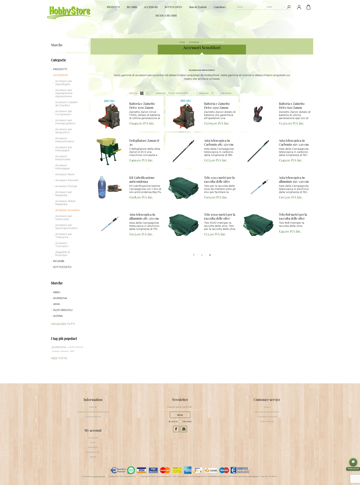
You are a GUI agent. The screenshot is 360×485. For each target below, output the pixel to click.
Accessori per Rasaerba (63, 194)
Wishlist (93, 457)
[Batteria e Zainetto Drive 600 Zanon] (258, 114)
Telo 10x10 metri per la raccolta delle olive (219, 216)
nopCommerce (98, 476)
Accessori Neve (64, 174)
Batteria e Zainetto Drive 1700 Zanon (142, 106)
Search (267, 407)
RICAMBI (58, 261)
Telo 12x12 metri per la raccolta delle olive (219, 180)
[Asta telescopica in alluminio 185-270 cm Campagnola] (109, 225)
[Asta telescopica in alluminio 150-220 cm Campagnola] (258, 188)
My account (93, 438)
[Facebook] (176, 429)
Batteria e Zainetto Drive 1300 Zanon (217, 106)
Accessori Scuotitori (67, 210)
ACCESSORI (60, 75)
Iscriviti (174, 421)
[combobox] (261, 6)
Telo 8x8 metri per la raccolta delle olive (293, 216)
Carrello (308, 7)
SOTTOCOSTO (62, 267)
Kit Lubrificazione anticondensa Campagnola (142, 180)
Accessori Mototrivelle (62, 158)
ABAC (56, 292)
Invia (180, 415)
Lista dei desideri (111, 104)
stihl (72, 351)
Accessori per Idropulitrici (63, 131)
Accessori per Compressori (63, 113)
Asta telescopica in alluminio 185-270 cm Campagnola (144, 216)
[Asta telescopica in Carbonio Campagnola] (183, 151)
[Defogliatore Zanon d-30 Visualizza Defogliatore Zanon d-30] (109, 151)
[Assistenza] (353, 462)
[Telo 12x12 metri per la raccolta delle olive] (183, 188)
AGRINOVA (60, 298)
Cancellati (187, 421)
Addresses (93, 447)
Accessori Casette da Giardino (66, 104)
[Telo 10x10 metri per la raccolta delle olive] (183, 225)
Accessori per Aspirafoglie (63, 83)
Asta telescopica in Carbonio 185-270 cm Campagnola (218, 142)
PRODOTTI (60, 69)
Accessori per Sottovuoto (63, 218)
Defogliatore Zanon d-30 (144, 142)
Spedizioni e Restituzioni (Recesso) (93, 412)
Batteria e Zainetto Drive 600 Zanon (291, 106)
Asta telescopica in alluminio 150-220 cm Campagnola (294, 180)
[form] (180, 407)
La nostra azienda (93, 416)
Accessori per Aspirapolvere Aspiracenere (64, 93)
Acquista (105, 97)
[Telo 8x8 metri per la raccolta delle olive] (258, 225)
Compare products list (267, 416)
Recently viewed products (267, 412)
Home (182, 42)
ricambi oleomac (75, 347)
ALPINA (58, 316)
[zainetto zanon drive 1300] (183, 114)
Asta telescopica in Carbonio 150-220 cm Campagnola (294, 142)
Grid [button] (142, 93)
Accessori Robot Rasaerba (65, 203)
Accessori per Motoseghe (63, 149)
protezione (59, 347)
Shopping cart (93, 452)
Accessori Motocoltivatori (64, 140)
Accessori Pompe (66, 186)
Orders (93, 442)
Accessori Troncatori (61, 245)
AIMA (56, 304)
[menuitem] (93, 407)
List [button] (148, 93)
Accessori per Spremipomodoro (66, 227)
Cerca (288, 6)
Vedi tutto (59, 358)
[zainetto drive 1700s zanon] (109, 114)
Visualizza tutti (63, 324)
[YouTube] (184, 429)
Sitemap (93, 407)
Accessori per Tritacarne (63, 236)
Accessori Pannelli (66, 180)
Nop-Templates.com (127, 476)
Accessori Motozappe (62, 167)
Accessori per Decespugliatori (65, 122)
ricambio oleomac (60, 351)
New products (267, 421)
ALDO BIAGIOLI (63, 310)
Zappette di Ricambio (62, 254)
